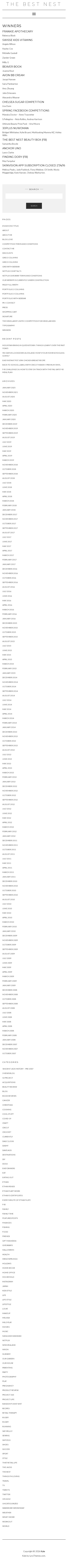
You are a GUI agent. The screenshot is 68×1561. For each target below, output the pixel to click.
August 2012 (8, 804)
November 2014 (10, 682)
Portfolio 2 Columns (13, 289)
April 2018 (7, 496)
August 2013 (8, 750)
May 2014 (6, 709)
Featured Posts (10, 1218)
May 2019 (6, 451)
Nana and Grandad (11, 1336)
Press (5, 307)
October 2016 (9, 578)
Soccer (6, 1449)
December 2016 (9, 569)
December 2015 (9, 623)
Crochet (6, 1132)
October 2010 (9, 890)
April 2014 (7, 714)
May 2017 (6, 546)
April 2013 (7, 768)
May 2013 (6, 763)
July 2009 (6, 958)
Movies (5, 1327)
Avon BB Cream (13, 75)
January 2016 (8, 618)
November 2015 (10, 627)
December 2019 (9, 424)
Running (6, 1426)
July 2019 (6, 442)
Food (5, 1232)
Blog (5, 1091)
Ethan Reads (8, 1186)
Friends (6, 1236)
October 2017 (9, 523)
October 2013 (9, 741)
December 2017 (9, 514)
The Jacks (7, 1467)
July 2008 (6, 1012)
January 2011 (8, 877)
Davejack (7, 1150)
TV (3, 1485)
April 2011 (7, 868)
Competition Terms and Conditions (20, 244)
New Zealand (8, 1345)
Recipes (5, 1408)
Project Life (8, 1399)
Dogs (5, 1164)
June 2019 (7, 446)
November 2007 (10, 1049)
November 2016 (10, 573)
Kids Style (7, 1290)
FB (25, 156)
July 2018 (6, 483)
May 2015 (6, 655)
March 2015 (8, 664)
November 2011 (10, 845)
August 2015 (8, 641)
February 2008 (9, 1035)
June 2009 (7, 963)
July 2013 (6, 754)
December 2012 (9, 786)
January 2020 (8, 419)
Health (5, 1254)
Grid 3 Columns (10, 262)
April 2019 (7, 455)
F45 (4, 1204)
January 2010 (8, 931)
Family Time (7, 1213)
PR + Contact (8, 303)
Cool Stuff (8, 1114)
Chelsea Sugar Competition (23, 102)
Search (34, 206)
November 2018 (10, 464)
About (5, 230)
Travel (5, 1481)
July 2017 (6, 537)
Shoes (5, 1444)
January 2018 (8, 510)
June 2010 (7, 908)
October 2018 (9, 469)
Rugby (5, 1417)
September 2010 (10, 895)
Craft (5, 1123)
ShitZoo (6, 1440)
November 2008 (10, 994)
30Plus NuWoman (15, 128)
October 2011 (9, 849)
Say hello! (7, 1431)
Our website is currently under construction (25, 280)
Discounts (7, 253)
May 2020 (6, 401)
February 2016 (9, 614)
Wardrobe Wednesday (13, 1508)
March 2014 (8, 718)
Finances (6, 1223)
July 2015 (6, 646)
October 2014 (9, 686)
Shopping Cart (9, 312)
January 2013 (8, 781)
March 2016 (8, 609)
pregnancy (8, 1386)
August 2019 (8, 437)
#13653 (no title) (10, 226)
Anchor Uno (11, 148)
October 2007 (9, 1053)
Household (8, 1277)
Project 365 (8, 1395)
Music (5, 1331)
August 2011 (8, 854)
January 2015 (8, 673)
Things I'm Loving (11, 1476)
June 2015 (7, 650)
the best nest (34, 4)
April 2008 (7, 1026)
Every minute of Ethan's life (16, 1200)
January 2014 (8, 727)
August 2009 (8, 953)
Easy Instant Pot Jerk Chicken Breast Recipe (23, 360)
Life (4, 1295)
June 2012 (7, 813)
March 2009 (8, 976)
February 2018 (9, 505)
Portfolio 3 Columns (13, 294)
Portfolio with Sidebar (14, 298)
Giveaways (7, 1245)
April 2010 (7, 917)
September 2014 (10, 691)
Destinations (8, 1155)
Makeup (6, 1313)
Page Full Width (10, 285)
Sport (5, 1453)
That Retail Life (9, 1462)
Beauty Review (9, 1087)
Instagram (7, 1281)
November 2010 (10, 886)
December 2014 (9, 677)
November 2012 (10, 790)
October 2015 (9, 632)
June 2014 (7, 704)
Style (5, 1458)
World (5, 1526)
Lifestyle (6, 1304)
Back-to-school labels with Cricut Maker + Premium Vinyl (31, 365)
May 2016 (6, 600)
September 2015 (10, 636)
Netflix (6, 1340)
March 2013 (8, 772)
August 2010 (8, 899)
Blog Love (7, 239)
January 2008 (8, 1040)
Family (5, 1209)
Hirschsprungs (9, 1259)
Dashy (5, 1145)
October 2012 (9, 795)
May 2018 (6, 492)
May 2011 (6, 863)
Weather (6, 1512)
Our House (7, 1363)
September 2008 (10, 1003)
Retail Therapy (9, 1413)
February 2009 (9, 981)
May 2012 (6, 818)
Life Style (7, 1299)
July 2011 (6, 858)
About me (7, 235)
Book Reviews (9, 1096)
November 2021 (10, 392)
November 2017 (10, 519)
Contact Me (8, 248)
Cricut (5, 1127)
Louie (5, 1308)
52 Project (7, 1078)
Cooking (6, 1109)
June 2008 (7, 1017)
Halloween (8, 1250)
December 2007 (9, 1044)
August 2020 (8, 396)
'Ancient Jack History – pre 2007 (17, 1069)
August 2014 (8, 695)
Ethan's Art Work (11, 1191)
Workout (7, 1521)
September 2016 (10, 582)
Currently (7, 1136)
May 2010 (6, 913)
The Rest (6, 1472)
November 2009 (10, 940)
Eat (4, 1173)
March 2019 (8, 460)
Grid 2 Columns (10, 257)
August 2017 (8, 532)
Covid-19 (6, 1118)
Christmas (7, 1105)
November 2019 (10, 428)
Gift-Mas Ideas (9, 1241)
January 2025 (8, 387)
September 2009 (10, 949)
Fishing (6, 1227)
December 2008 (9, 990)
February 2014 (9, 723)
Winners (6, 330)
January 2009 (8, 985)
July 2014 (6, 700)
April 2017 (7, 550)
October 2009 (9, 944)
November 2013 (10, 736)
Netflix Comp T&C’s (11, 271)
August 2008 (8, 1008)
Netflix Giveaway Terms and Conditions (22, 275)
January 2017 (8, 564)
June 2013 (7, 759)
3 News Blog (8, 1073)
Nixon (5, 1349)
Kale (43, 1551)
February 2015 (9, 668)
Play (4, 1381)
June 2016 (7, 596)
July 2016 (6, 591)
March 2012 (8, 827)
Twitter (6, 1494)
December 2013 (9, 732)
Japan (5, 1286)
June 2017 (7, 541)
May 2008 (6, 1021)
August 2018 (8, 478)
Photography (9, 1376)
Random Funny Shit (12, 1404)
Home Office (8, 1272)
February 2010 (9, 926)
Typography (8, 325)
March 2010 (8, 922)
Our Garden (8, 1358)
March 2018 (8, 501)
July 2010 (6, 904)
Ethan (5, 1182)
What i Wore (8, 1517)
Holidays (6, 1263)
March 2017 (8, 555)
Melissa (6, 1318)
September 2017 (10, 528)
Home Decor (8, 1268)
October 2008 (9, 999)
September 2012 (10, 799)
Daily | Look (8, 1141)
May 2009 (6, 967)
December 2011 (9, 840)
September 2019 (10, 433)
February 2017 (9, 559)
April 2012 (7, 822)
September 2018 (10, 474)
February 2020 (9, 415)
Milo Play (7, 1322)
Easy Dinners (8, 1168)
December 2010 (9, 881)
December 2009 (9, 935)
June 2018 (7, 487)
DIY (3, 1159)
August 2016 (8, 587)
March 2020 (8, 410)
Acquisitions (8, 1082)
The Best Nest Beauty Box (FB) (24, 139)
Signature (7, 316)
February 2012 (9, 831)
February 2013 (9, 777)
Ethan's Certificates (12, 1195)
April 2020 (7, 405)
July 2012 (6, 809)
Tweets (6, 1490)
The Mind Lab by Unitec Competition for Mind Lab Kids (29, 321)
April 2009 (7, 972)
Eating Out (7, 1177)
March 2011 (8, 872)
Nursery (6, 1354)
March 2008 (8, 1031)
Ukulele (6, 1499)
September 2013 (10, 745)
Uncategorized (10, 1503)
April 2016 (7, 605)
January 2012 (8, 836)
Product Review (10, 1390)
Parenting (7, 1367)
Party (5, 1372)
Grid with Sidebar (11, 266)
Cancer (6, 1100)
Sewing (6, 1435)
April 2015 (7, 659)
